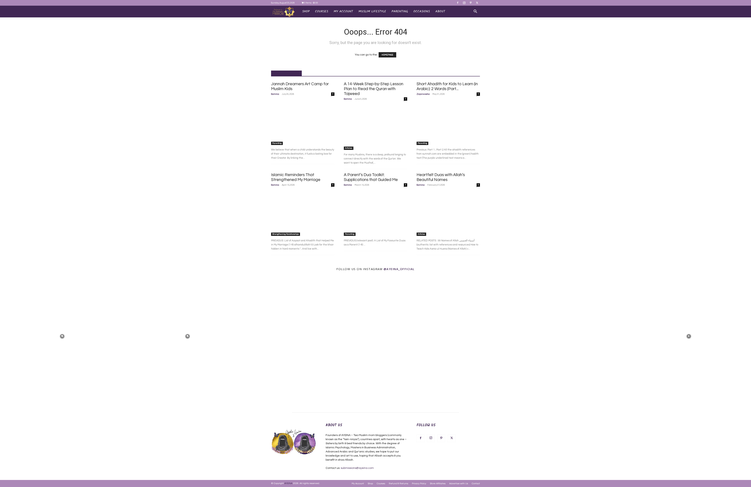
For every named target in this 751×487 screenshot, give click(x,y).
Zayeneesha (423, 94)
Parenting (277, 143)
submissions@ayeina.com (357, 468)
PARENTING (400, 11)
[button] (475, 12)
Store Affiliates (438, 483)
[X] (477, 2)
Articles (348, 148)
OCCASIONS (421, 11)
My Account (358, 483)
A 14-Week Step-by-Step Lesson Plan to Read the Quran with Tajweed (373, 89)
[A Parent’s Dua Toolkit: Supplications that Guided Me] (375, 213)
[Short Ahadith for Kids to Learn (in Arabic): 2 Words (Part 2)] (448, 122)
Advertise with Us (458, 483)
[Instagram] (464, 2)
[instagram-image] (62, 336)
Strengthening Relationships (285, 234)
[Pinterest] (470, 2)
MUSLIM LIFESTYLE (372, 11)
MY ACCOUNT (343, 11)
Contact (476, 483)
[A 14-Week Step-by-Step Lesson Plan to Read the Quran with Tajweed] (375, 127)
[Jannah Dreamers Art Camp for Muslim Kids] (302, 122)
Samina (275, 94)
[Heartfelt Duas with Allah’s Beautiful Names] (448, 213)
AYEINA (288, 483)
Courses (381, 483)
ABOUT (440, 11)
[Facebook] (458, 2)
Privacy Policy (419, 483)
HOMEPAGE (387, 55)
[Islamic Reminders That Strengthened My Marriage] (302, 213)
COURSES (321, 11)
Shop (306, 11)
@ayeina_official (399, 269)
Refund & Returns (398, 483)
